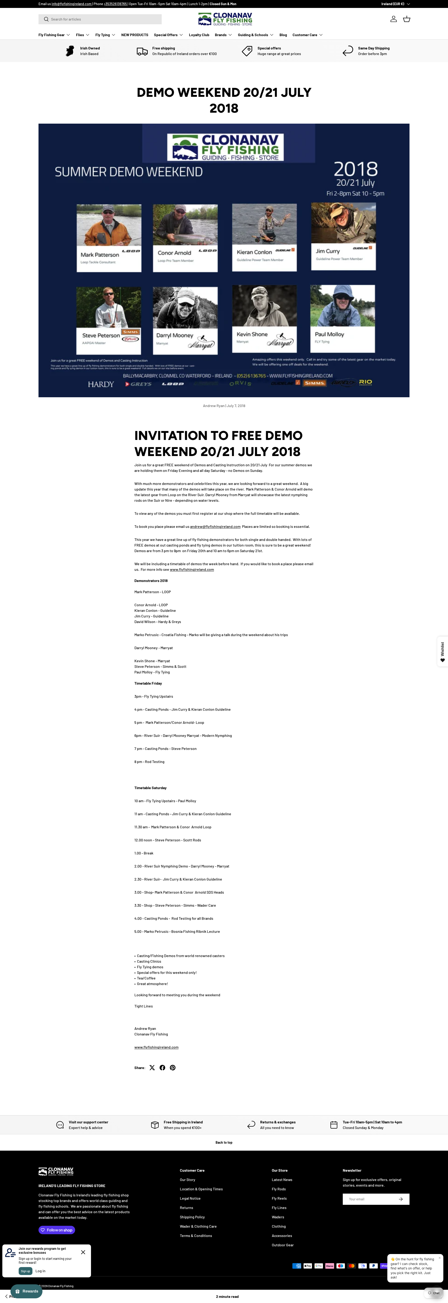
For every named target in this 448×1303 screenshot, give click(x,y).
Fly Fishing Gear (51, 34)
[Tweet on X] (152, 1068)
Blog (283, 34)
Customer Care (305, 34)
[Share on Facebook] (162, 1068)
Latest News (282, 1179)
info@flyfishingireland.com (72, 4)
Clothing (279, 1226)
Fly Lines (279, 1207)
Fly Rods (279, 1189)
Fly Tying (102, 34)
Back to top (224, 1142)
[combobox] (100, 19)
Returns (186, 1207)
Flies (80, 34)
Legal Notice (190, 1198)
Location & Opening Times (201, 1189)
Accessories (282, 1235)
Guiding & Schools (253, 34)
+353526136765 (116, 4)
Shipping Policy (192, 1217)
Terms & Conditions (196, 1235)
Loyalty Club (199, 34)
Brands (221, 34)
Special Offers (166, 34)
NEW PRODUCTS (134, 34)
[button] (407, 19)
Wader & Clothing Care (198, 1226)
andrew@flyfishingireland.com (215, 526)
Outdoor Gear (283, 1245)
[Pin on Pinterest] (173, 1068)
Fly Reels (279, 1198)
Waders (278, 1217)
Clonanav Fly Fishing (61, 1286)
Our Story (187, 1179)
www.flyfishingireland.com (192, 569)
